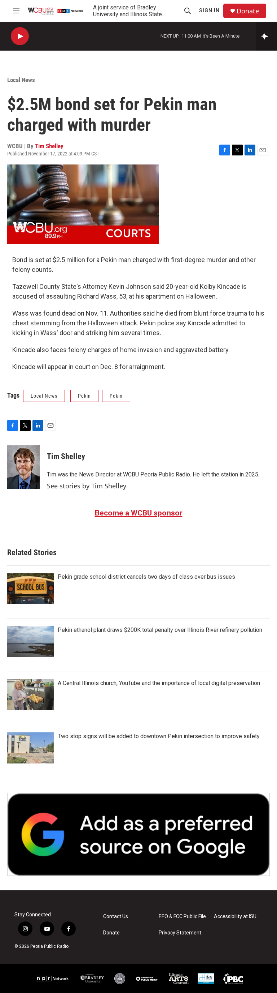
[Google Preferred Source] (138, 834)
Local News (21, 80)
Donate (248, 11)
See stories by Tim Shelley (86, 485)
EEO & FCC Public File (182, 916)
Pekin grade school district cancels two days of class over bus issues (146, 576)
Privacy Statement (180, 933)
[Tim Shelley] (23, 467)
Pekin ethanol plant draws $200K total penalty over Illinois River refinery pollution (160, 629)
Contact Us (115, 916)
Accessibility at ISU (235, 916)
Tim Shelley (49, 146)
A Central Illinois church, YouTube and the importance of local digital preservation (159, 683)
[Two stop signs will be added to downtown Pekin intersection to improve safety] (30, 747)
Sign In (209, 10)
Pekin (84, 396)
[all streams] (266, 36)
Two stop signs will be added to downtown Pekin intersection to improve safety (159, 736)
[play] (20, 36)
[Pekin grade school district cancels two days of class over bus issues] (30, 588)
